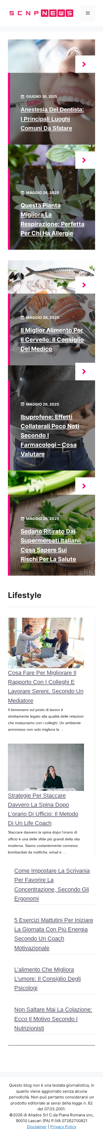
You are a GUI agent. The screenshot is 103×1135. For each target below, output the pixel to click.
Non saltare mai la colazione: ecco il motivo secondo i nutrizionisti (53, 1018)
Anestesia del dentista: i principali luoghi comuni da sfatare (52, 118)
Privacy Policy (63, 1126)
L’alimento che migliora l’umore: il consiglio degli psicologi (47, 978)
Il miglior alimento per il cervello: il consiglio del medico (52, 339)
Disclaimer (37, 1126)
